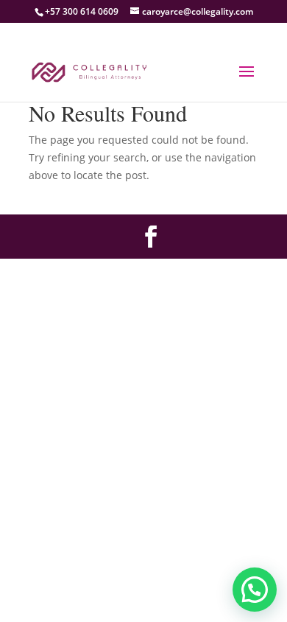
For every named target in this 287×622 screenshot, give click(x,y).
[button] (255, 589)
